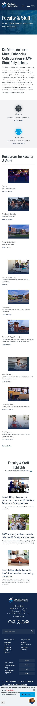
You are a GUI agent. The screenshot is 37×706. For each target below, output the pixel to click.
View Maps (5, 247)
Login (27, 673)
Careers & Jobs (8, 663)
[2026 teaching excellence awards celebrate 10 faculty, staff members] (18, 522)
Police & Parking (9, 670)
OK (3, 702)
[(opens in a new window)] (18, 176)
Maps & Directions (26, 645)
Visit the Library (7, 409)
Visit (26, 665)
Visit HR (4, 284)
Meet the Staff (7, 439)
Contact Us (10, 614)
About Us (6, 652)
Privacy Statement (19, 614)
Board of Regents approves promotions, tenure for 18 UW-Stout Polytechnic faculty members (18, 500)
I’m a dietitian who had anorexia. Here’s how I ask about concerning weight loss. (17, 573)
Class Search (24, 647)
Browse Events (7, 191)
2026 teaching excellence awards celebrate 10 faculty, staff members (18, 536)
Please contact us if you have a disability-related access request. (17, 684)
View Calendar (7, 219)
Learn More (6, 314)
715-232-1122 (19, 606)
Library (6, 668)
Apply (27, 660)
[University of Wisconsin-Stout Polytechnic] (18, 600)
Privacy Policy (10, 690)
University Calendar (9, 665)
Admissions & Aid (9, 640)
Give (26, 669)
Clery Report (7, 673)
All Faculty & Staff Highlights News (17, 471)
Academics (7, 642)
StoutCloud (24, 650)
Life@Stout (7, 645)
